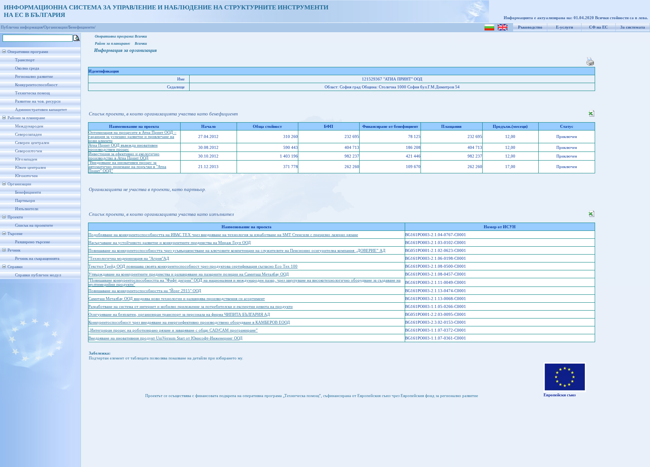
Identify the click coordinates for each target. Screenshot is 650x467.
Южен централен (30, 167)
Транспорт (25, 60)
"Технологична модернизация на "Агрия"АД (128, 258)
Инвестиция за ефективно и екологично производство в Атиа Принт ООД (123, 156)
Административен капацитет (41, 110)
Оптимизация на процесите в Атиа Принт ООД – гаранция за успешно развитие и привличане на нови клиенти (132, 136)
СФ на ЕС (598, 27)
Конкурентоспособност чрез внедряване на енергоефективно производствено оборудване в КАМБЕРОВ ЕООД (189, 322)
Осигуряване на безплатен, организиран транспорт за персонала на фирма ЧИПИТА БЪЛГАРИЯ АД (179, 314)
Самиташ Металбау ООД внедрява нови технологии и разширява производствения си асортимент (176, 299)
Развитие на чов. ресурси (38, 101)
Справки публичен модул (38, 275)
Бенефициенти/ (82, 27)
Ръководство (530, 27)
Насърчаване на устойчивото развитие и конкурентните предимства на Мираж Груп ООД (169, 243)
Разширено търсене (32, 242)
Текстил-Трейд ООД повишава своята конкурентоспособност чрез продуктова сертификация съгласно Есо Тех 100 (193, 266)
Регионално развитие (34, 76)
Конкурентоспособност (36, 85)
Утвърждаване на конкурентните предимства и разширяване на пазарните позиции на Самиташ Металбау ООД (188, 274)
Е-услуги (564, 27)
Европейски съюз (560, 395)
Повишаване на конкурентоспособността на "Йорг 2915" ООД (144, 291)
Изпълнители (26, 209)
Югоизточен (26, 176)
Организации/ (56, 27)
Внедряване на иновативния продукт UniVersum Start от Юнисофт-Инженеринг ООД (165, 338)
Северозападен (28, 134)
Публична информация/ (22, 27)
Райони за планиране (26, 118)
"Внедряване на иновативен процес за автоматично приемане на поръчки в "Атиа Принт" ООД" (127, 167)
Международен (29, 126)
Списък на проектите (34, 225)
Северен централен (32, 143)
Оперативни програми (28, 52)
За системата (632, 27)
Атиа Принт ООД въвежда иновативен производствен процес (123, 147)
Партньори (25, 201)
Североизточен (28, 151)
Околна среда (27, 68)
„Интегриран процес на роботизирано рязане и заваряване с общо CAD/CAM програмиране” (173, 330)
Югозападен (26, 159)
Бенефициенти (28, 192)
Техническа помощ (32, 93)
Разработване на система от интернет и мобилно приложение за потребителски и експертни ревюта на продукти (190, 307)
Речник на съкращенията (37, 258)
